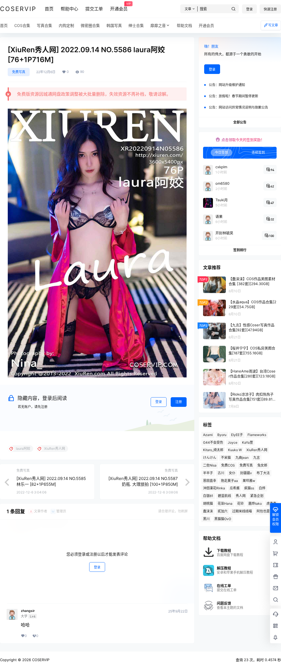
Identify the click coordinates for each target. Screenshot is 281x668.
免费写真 (18, 72)
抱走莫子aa (229, 481)
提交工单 (94, 9)
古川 (221, 473)
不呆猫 (226, 458)
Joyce (232, 442)
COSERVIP (40, 660)
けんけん (209, 458)
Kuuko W (235, 450)
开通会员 (119, 7)
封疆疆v (246, 473)
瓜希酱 (235, 488)
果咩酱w (249, 481)
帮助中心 (69, 9)
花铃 (240, 503)
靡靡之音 (158, 25)
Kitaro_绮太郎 (213, 450)
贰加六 (222, 511)
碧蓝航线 (224, 496)
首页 (49, 9)
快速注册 (270, 9)
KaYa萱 (247, 442)
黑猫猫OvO (222, 519)
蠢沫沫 (208, 511)
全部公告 (239, 122)
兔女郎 (262, 465)
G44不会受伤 (213, 442)
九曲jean (242, 458)
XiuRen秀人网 (256, 450)
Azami (208, 435)
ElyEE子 (237, 435)
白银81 (208, 496)
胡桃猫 (208, 503)
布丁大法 (263, 473)
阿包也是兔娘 (266, 511)
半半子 (208, 473)
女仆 (232, 473)
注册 (178, 402)
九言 (256, 458)
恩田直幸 (209, 481)
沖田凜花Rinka (214, 488)
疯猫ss (249, 488)
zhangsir (28, 610)
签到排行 (239, 250)
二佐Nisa (210, 465)
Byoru (221, 435)
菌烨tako (255, 503)
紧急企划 (256, 496)
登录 (249, 9)
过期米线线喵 (242, 511)
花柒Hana (225, 503)
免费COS (228, 465)
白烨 (262, 488)
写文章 (273, 25)
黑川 (206, 519)
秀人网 (241, 496)
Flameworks (257, 435)
